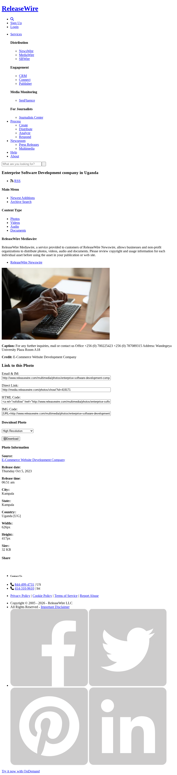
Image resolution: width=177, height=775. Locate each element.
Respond (25, 137)
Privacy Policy (20, 596)
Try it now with (21, 771)
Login (14, 27)
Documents (18, 230)
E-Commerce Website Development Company (33, 460)
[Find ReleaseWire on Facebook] (49, 685)
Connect (24, 80)
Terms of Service (65, 596)
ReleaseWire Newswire (26, 262)
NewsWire (26, 51)
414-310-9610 (24, 588)
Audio (14, 226)
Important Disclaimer (55, 607)
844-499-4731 (24, 584)
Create (23, 125)
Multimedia (27, 148)
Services (16, 34)
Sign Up (16, 23)
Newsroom (17, 141)
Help (13, 152)
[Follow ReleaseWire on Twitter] (128, 685)
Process (15, 121)
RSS (17, 181)
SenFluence (27, 100)
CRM (23, 76)
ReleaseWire (20, 8)
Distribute (25, 129)
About (14, 156)
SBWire (24, 59)
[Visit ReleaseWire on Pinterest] (49, 764)
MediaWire (26, 55)
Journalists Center (31, 117)
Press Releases (29, 144)
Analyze (24, 133)
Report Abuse (89, 596)
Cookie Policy (42, 596)
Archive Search (21, 202)
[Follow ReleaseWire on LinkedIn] (128, 764)
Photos (15, 219)
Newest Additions (22, 198)
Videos (15, 222)
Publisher (25, 83)
